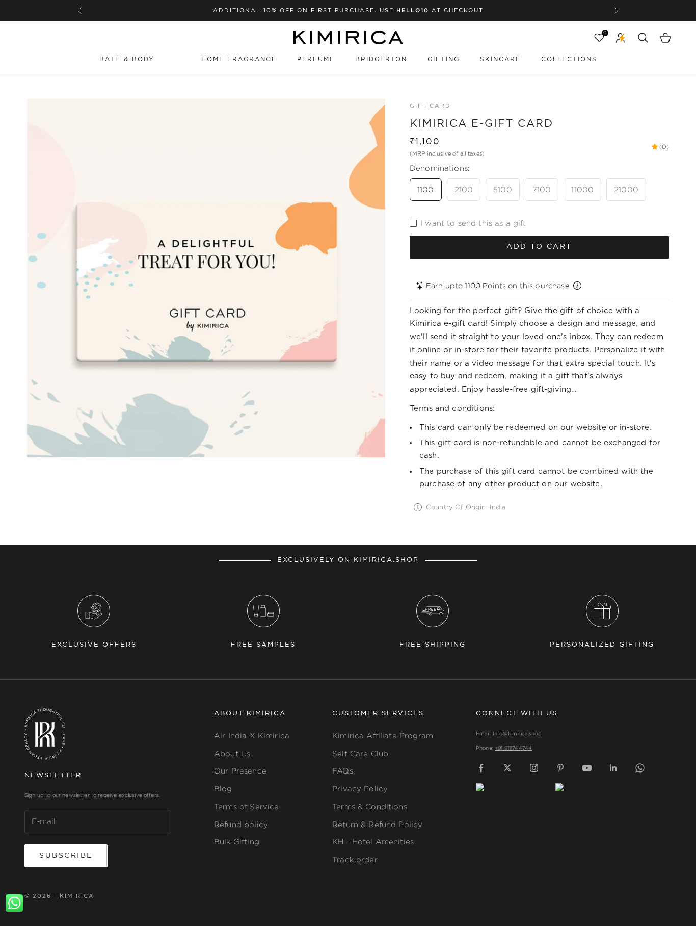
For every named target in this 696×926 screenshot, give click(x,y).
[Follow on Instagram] (534, 768)
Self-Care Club (360, 753)
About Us (232, 753)
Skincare (500, 59)
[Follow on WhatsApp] (640, 768)
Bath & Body (126, 59)
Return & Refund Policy (377, 824)
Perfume (316, 59)
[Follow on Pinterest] (560, 768)
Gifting (443, 59)
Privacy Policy (360, 788)
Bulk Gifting (236, 841)
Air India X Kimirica (251, 735)
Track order (355, 859)
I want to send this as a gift (473, 223)
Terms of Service (246, 806)
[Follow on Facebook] (481, 768)
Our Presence (240, 771)
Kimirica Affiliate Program (382, 735)
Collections (569, 59)
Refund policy (241, 824)
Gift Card (430, 106)
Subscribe (66, 855)
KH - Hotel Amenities (373, 841)
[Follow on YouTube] (587, 768)
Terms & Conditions (369, 806)
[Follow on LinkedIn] (613, 768)
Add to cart (539, 246)
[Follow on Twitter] (507, 768)
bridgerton (381, 59)
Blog (223, 788)
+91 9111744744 (513, 748)
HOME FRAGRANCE (239, 59)
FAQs (342, 771)
